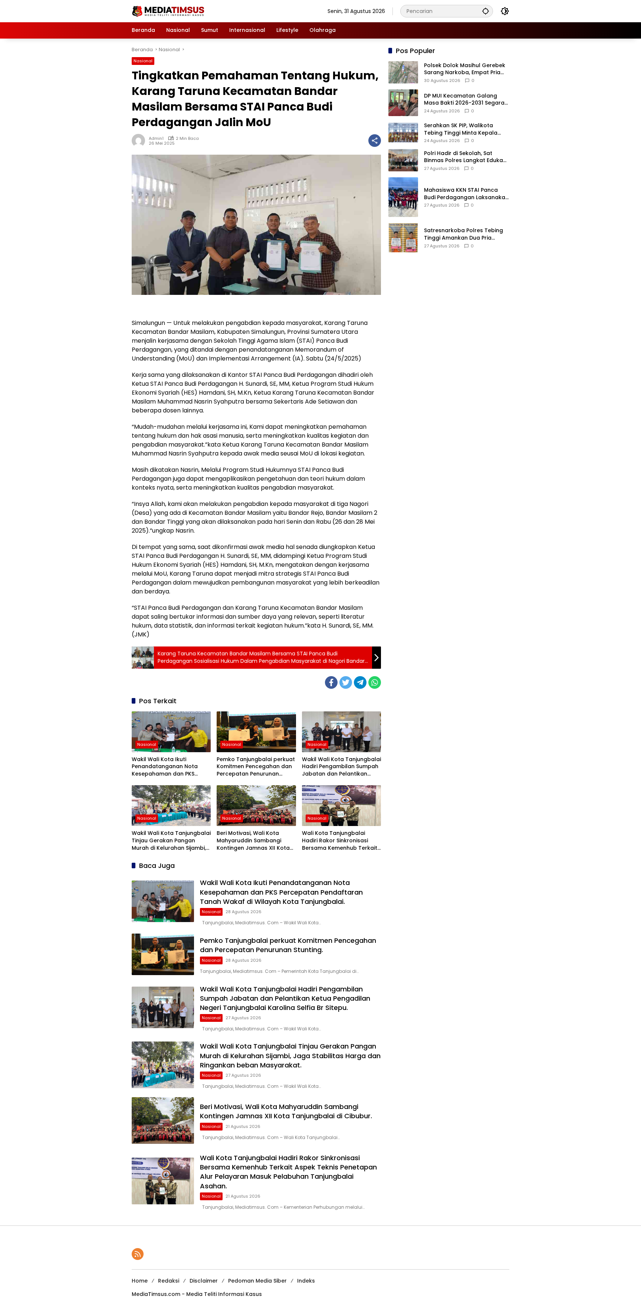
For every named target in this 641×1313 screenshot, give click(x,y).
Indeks (306, 1280)
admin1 (156, 138)
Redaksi (168, 1280)
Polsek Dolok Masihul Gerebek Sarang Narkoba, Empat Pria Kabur (464, 69)
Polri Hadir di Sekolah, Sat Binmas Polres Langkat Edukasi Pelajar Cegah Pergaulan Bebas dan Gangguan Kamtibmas (465, 157)
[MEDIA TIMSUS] (169, 10)
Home (140, 1280)
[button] (485, 11)
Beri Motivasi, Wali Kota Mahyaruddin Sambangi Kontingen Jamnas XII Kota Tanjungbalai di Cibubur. (253, 841)
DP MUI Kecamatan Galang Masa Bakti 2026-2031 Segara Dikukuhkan (464, 99)
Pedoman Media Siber (257, 1280)
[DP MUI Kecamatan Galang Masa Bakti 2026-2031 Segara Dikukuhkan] (403, 102)
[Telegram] (360, 682)
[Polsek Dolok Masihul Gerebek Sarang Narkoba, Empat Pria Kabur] (403, 72)
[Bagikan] (374, 140)
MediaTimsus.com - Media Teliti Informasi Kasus (197, 1294)
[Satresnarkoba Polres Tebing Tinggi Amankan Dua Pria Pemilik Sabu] (403, 238)
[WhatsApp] (374, 682)
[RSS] (138, 1254)
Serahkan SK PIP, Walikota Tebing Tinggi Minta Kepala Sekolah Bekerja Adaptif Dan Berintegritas (462, 129)
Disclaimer (204, 1280)
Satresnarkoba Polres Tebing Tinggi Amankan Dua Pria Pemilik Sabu (463, 234)
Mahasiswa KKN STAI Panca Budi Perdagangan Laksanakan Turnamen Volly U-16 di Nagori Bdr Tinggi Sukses (466, 194)
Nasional (143, 61)
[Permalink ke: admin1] (140, 140)
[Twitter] (345, 682)
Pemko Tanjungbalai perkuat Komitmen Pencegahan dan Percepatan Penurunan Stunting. (256, 767)
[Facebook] (331, 682)
